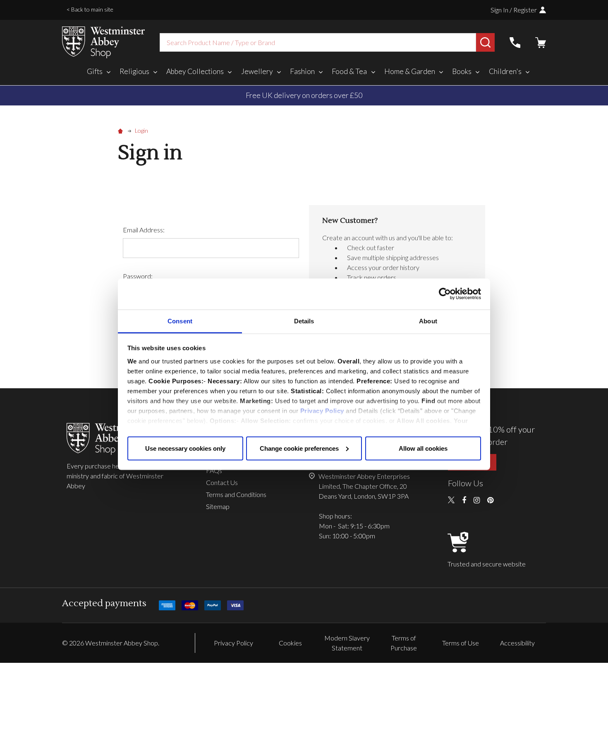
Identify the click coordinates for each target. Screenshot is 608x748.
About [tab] (428, 320)
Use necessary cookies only (185, 448)
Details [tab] (304, 320)
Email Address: (144, 230)
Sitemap (218, 506)
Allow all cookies (423, 448)
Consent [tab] (180, 320)
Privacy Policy (322, 410)
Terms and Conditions (236, 494)
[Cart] (540, 42)
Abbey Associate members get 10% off (387, 95)
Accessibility (517, 643)
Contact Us (222, 482)
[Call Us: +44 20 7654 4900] (515, 42)
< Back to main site (90, 9)
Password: (138, 276)
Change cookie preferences (299, 448)
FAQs (214, 470)
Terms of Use (460, 643)
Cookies (290, 643)
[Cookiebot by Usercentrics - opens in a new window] (445, 294)
